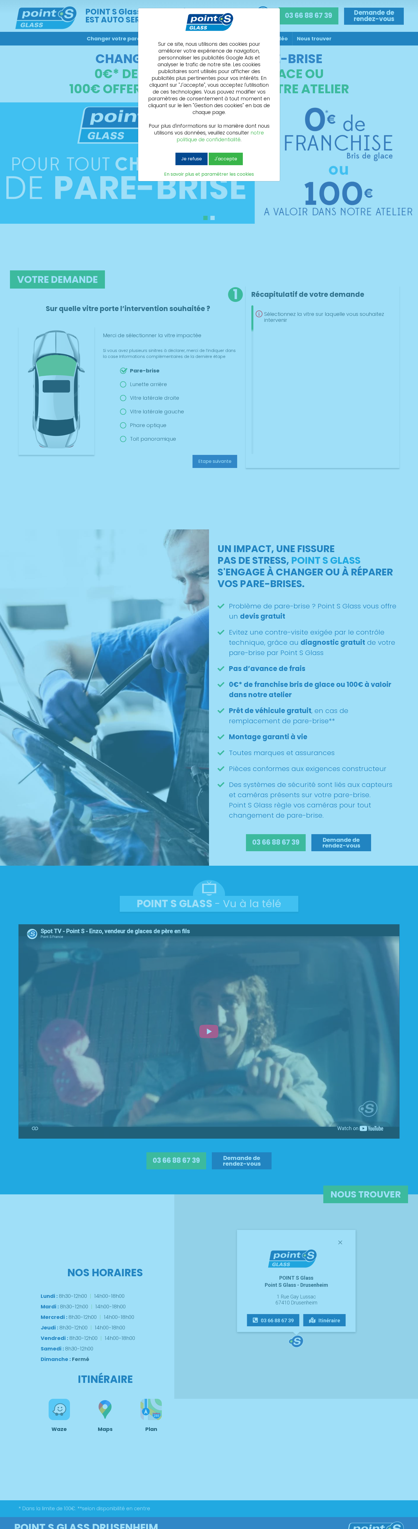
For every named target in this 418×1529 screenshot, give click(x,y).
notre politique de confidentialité (220, 136)
